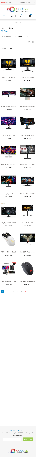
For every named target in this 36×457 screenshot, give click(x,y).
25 (17, 291)
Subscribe (28, 439)
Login (21, 2)
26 (22, 291)
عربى (33, 2)
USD (29, 2)
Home (3, 28)
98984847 (6, 2)
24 (13, 291)
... (9, 291)
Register (25, 2)
